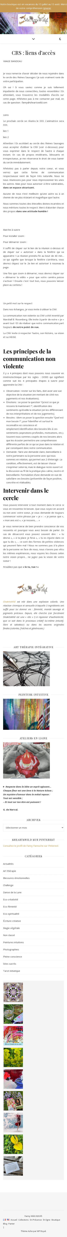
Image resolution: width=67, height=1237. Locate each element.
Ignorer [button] (47, 8)
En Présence (36, 1219)
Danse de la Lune (12, 892)
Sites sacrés (9, 963)
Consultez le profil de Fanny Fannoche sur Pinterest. (31, 845)
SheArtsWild (9, 601)
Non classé (9, 935)
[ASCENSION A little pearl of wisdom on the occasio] (13, 1101)
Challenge (8, 885)
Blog (5, 1223)
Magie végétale (11, 928)
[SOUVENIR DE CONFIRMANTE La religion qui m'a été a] (13, 1144)
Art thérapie (9, 870)
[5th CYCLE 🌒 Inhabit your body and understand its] (13, 1035)
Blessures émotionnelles (16, 878)
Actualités (8, 863)
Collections (23, 1219)
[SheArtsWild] (33, 20)
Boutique (56, 1219)
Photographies (11, 949)
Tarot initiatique (11, 970)
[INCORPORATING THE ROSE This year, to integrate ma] (13, 1014)
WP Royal (41, 1231)
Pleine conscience (12, 956)
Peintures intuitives (13, 942)
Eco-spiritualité (11, 913)
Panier (11, 1223)
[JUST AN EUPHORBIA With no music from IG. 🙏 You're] (13, 1057)
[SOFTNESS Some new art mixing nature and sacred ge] (13, 992)
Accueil (14, 1219)
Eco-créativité (10, 899)
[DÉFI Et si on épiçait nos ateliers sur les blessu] (13, 1166)
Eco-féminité (10, 906)
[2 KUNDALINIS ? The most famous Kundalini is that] (13, 1122)
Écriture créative (12, 920)
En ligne (46, 1219)
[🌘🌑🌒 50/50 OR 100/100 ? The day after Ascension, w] (13, 1079)
